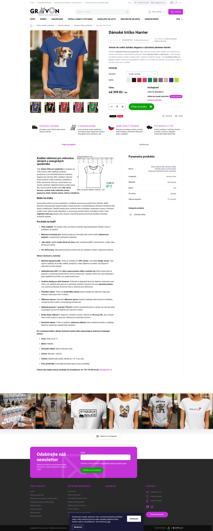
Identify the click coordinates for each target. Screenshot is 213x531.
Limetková (172, 171)
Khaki (174, 167)
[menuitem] (34, 19)
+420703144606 (156, 496)
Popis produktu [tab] (69, 144)
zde (108, 522)
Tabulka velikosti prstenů (76, 502)
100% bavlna (171, 182)
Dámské (173, 193)
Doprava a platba (36, 509)
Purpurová (152, 171)
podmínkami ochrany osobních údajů (113, 463)
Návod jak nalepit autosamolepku (79, 512)
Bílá (163, 167)
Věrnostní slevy (35, 512)
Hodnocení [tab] (144, 144)
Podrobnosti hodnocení (141, 40)
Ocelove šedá (171, 169)
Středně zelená (160, 169)
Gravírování (72, 491)
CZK (176, 3)
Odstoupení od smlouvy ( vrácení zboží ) (68, 3)
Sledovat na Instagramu (108, 436)
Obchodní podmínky (44, 3)
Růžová (158, 167)
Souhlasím (134, 519)
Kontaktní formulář (157, 514)
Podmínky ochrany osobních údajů (97, 3)
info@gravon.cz (106, 370)
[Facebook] (147, 506)
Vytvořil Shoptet (160, 528)
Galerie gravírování (74, 495)
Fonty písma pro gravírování (77, 498)
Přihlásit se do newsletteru (92, 470)
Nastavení (78, 527)
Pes (175, 188)
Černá (153, 167)
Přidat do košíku (139, 106)
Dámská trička (139, 214)
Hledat (127, 12)
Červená (168, 167)
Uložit (121, 116)
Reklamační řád (35, 505)
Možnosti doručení (155, 100)
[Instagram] (152, 506)
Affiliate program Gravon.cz (77, 505)
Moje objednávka (36, 516)
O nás (32, 3)
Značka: (160, 41)
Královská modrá (162, 171)
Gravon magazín (73, 509)
